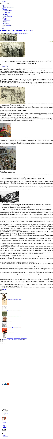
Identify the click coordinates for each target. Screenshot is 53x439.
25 (6, 413)
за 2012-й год (4, 426)
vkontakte (3, 28)
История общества (8, 33)
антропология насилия (4, 339)
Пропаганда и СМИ (5, 14)
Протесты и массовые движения (7, 24)
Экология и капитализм (6, 23)
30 (4, 414)
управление (20, 339)
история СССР (9, 339)
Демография (3, 5)
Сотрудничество (4, 1)
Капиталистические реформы (6, 12)
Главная (3, 4)
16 (4, 412)
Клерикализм (4, 19)
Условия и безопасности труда (7, 17)
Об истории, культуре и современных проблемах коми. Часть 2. (16, 30)
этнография (23, 339)
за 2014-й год (4, 425)
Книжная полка (4, 26)
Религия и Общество (4, 18)
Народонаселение (5, 6)
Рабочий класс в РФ (5, 15)
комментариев (5, 436)
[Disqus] (26, 353)
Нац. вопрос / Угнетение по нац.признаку (8, 7)
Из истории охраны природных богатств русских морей (14, 327)
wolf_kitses (1, 32)
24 (5, 413)
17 (5, 412)
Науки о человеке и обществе (6, 20)
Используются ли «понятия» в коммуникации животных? (14, 310)
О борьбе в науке (9, 321)
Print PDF (51, 41)
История (3, 8)
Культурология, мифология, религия (7, 10)
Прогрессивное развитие (6, 13)
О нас (2, 420)
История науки (5, 9)
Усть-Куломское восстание (5, 66)
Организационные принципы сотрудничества (5, 422)
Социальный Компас (2, 2)
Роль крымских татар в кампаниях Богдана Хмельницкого (14, 299)
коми (12, 339)
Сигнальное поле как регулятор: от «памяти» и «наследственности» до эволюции (17, 338)
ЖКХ (4, 22)
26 (7, 413)
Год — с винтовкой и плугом (10, 332)
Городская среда (5, 21)
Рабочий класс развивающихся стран (7, 16)
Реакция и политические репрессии (7, 25)
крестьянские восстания (16, 339)
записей (4, 435)
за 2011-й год (4, 427)
